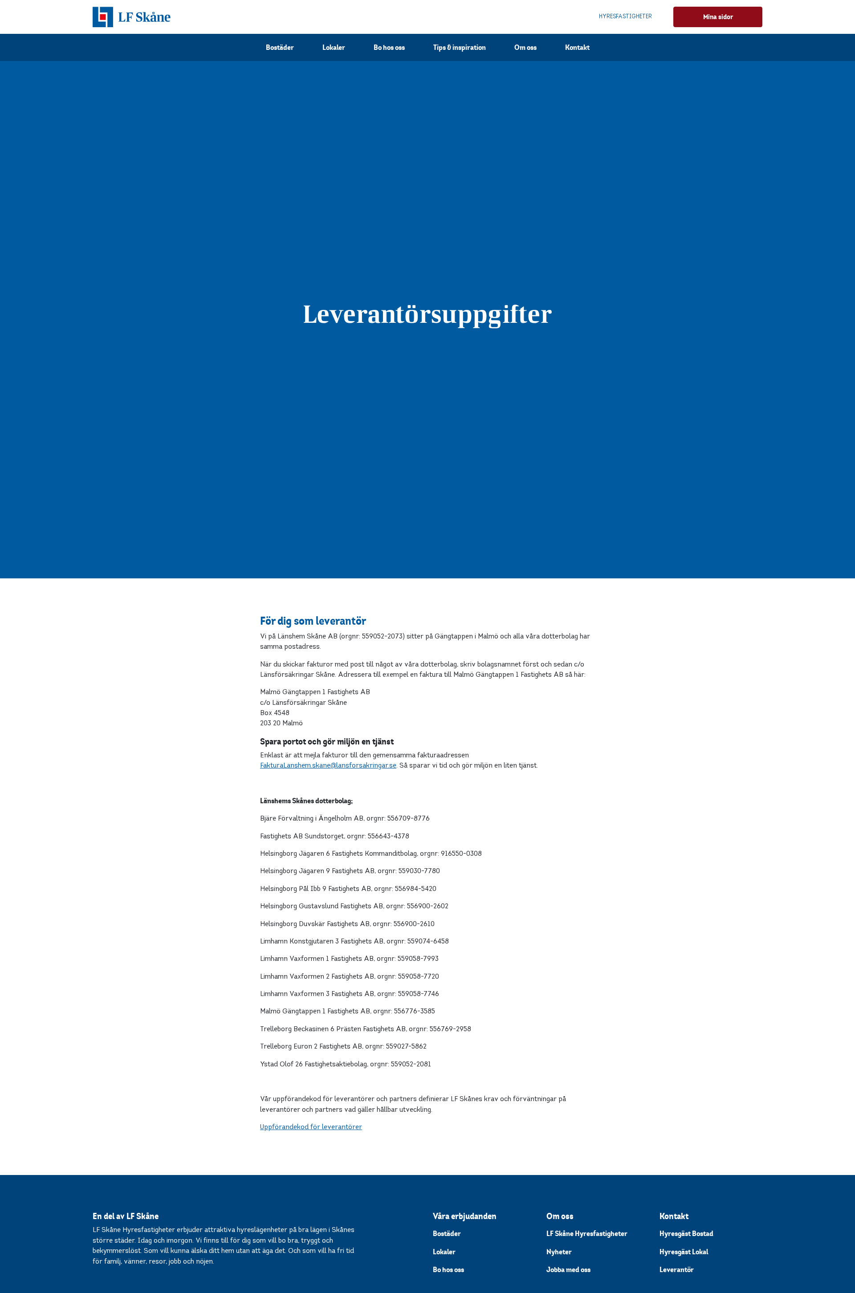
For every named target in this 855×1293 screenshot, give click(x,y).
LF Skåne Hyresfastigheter (586, 1233)
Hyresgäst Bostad (686, 1233)
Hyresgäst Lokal (684, 1251)
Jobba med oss (568, 1269)
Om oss (525, 47)
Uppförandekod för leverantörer (311, 1127)
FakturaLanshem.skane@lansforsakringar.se (328, 765)
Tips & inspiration (459, 47)
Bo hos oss (389, 47)
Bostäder (280, 47)
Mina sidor (718, 16)
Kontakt (577, 47)
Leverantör (677, 1269)
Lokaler (333, 47)
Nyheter (559, 1251)
